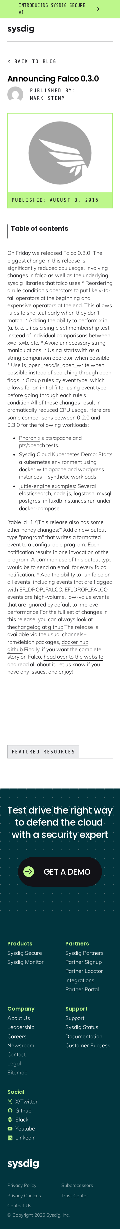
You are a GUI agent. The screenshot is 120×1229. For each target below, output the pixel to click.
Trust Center (74, 1196)
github (15, 649)
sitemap (17, 1072)
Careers (17, 1036)
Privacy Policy (21, 1185)
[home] (20, 30)
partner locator (84, 971)
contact (16, 1054)
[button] (109, 30)
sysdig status (81, 1027)
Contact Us (19, 1206)
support (74, 1018)
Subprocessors (77, 1185)
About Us (18, 1018)
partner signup (83, 961)
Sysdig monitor (25, 961)
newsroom (20, 1045)
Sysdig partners (84, 952)
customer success (87, 1045)
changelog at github (39, 627)
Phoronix (29, 437)
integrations (79, 980)
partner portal (82, 989)
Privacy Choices (24, 1196)
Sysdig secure (24, 952)
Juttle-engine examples (47, 486)
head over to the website (73, 656)
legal (14, 1063)
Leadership (20, 1027)
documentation (83, 1036)
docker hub (75, 642)
